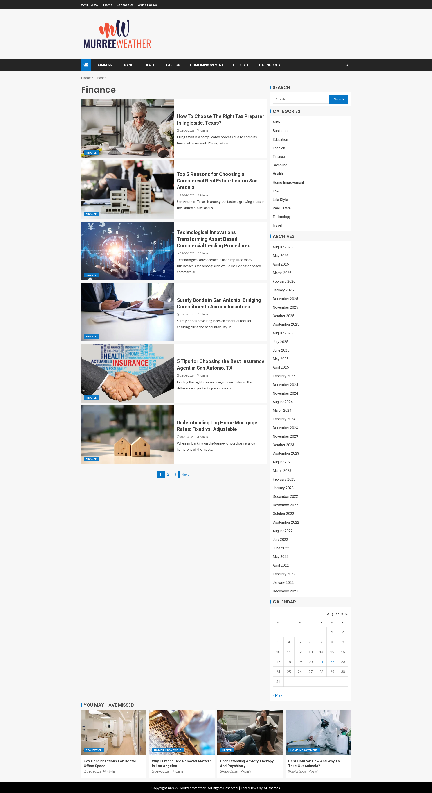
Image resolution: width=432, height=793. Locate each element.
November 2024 (285, 393)
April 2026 (281, 264)
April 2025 (281, 367)
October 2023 (283, 445)
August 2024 (283, 402)
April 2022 (281, 565)
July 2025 (280, 342)
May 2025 (280, 359)
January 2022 (283, 582)
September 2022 (286, 522)
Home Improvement (206, 65)
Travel (277, 225)
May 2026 (280, 256)
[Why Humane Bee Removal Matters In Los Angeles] (182, 732)
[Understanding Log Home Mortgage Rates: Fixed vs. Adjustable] (127, 434)
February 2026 (284, 281)
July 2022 (280, 539)
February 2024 (284, 419)
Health (151, 65)
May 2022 (280, 556)
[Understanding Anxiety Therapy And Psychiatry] (250, 732)
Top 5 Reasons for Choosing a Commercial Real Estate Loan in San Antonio (217, 180)
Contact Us (124, 5)
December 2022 (285, 496)
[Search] (347, 65)
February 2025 (284, 376)
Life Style (241, 65)
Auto (276, 122)
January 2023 (283, 488)
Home (107, 5)
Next (185, 474)
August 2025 (283, 333)
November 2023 (285, 436)
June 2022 (281, 548)
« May (277, 695)
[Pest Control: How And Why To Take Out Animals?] (318, 732)
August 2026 (283, 247)
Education (280, 139)
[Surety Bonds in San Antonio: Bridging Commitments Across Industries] (127, 312)
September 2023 (286, 453)
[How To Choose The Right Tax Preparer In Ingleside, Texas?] (127, 128)
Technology (269, 65)
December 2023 (285, 428)
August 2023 (283, 462)
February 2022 (284, 574)
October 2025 (283, 316)
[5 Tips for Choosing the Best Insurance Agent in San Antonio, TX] (127, 373)
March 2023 (282, 471)
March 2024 (282, 410)
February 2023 (284, 479)
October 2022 (283, 513)
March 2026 (282, 273)
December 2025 (285, 299)
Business (104, 65)
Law (276, 191)
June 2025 (281, 350)
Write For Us (147, 5)
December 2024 (285, 385)
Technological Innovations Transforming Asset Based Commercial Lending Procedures (213, 238)
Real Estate (282, 208)
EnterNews (249, 788)
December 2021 (285, 591)
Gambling (280, 165)
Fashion (173, 65)
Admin (204, 130)
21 (321, 661)
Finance (128, 65)
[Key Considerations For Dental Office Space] (113, 732)
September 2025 (286, 324)
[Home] (86, 64)
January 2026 (283, 290)
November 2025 (285, 307)
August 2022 (283, 531)
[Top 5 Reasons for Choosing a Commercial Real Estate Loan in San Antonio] (127, 189)
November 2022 (285, 505)
